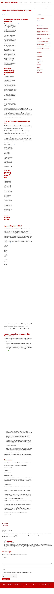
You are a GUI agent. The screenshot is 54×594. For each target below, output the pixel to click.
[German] (24, 13)
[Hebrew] (25, 13)
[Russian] (33, 13)
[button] (27, 2)
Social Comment (40, 69)
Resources (39, 65)
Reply (3, 538)
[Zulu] (17, 14)
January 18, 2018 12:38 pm (9, 532)
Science (38, 67)
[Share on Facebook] (10, 14)
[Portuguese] (32, 13)
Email (21, 584)
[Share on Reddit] (5, 14)
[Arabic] (14, 13)
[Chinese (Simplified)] (15, 13)
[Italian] (28, 13)
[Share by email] (2, 14)
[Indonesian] (26, 13)
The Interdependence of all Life (42, 41)
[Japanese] (29, 13)
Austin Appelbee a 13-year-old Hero (43, 34)
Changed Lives (39, 56)
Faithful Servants (40, 61)
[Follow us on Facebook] (2, 518)
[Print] (37, 20)
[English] (19, 13)
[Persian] (30, 13)
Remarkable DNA (40, 29)
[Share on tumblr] (8, 14)
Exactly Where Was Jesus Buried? (43, 48)
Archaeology (39, 54)
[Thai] (15, 14)
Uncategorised (39, 72)
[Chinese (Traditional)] (17, 13)
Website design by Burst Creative (32, 584)
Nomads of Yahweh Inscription (42, 28)
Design (38, 57)
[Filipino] (21, 13)
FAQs (38, 62)
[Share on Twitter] (4, 14)
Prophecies (39, 64)
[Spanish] (14, 14)
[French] (22, 13)
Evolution (38, 59)
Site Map (24, 584)
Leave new (5, 525)
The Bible (38, 70)
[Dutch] (18, 13)
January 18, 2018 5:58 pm (10, 542)
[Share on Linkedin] (7, 14)
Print (39, 20)
